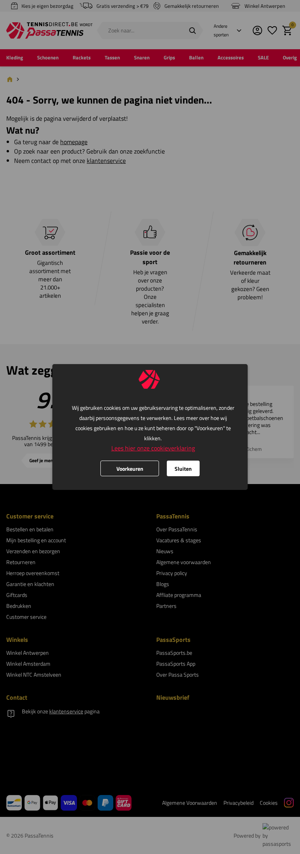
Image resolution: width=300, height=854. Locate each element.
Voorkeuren (129, 469)
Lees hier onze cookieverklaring (153, 448)
